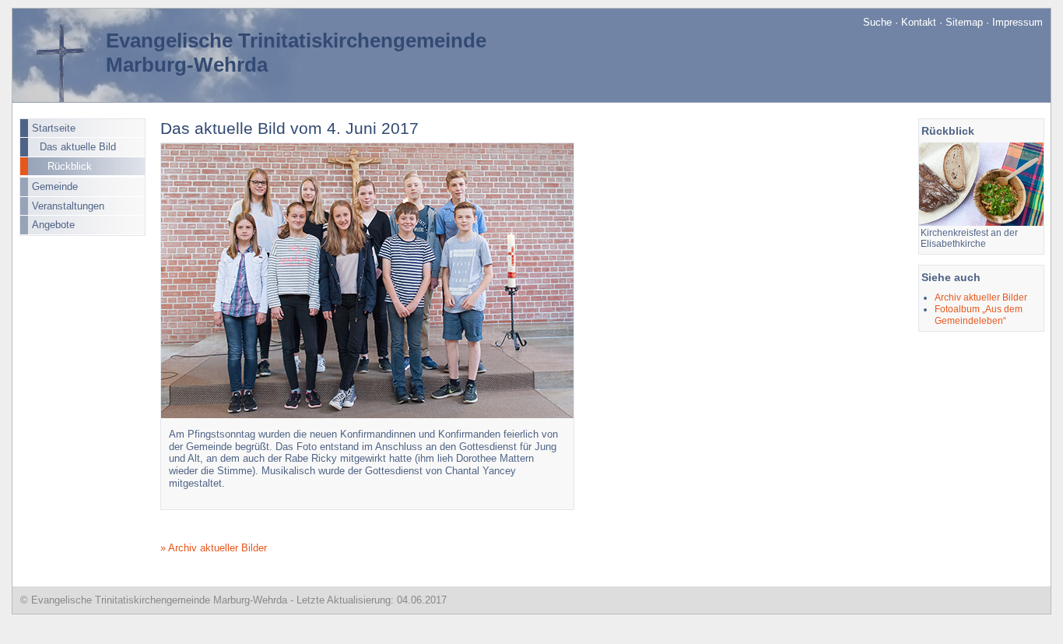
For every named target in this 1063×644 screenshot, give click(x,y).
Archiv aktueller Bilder (981, 297)
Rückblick (69, 166)
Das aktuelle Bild (78, 147)
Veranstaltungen (68, 206)
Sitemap (964, 22)
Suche (877, 22)
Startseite (53, 128)
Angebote (53, 225)
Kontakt (918, 22)
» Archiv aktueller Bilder (213, 548)
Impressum (1017, 22)
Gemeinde (55, 186)
